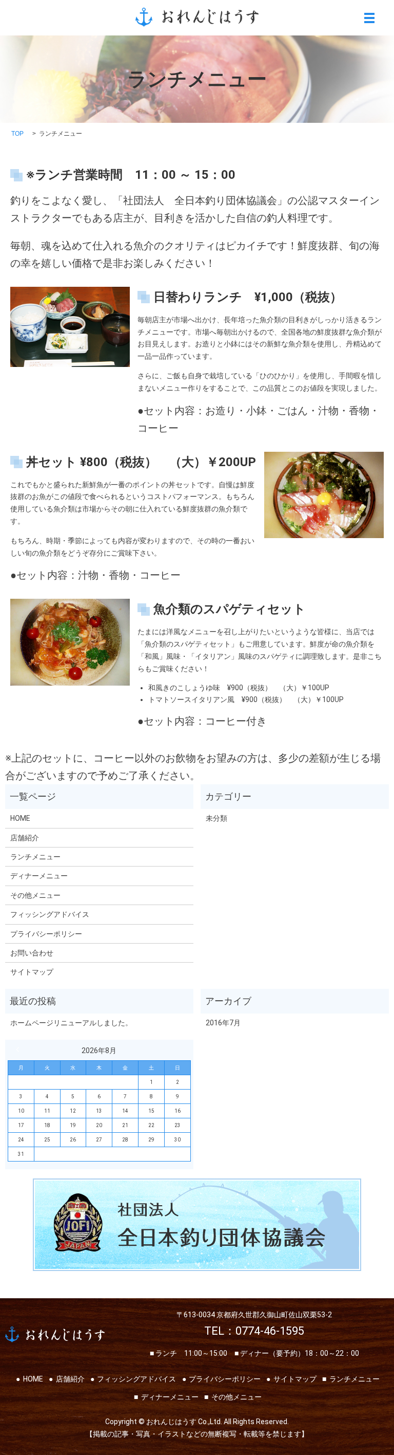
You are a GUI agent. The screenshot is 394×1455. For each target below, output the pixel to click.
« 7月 (20, 1049)
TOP (17, 133)
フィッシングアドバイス (49, 914)
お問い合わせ (31, 953)
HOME (20, 818)
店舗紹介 (24, 838)
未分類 (216, 818)
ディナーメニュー (39, 876)
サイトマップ (31, 972)
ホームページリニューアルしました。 (71, 1023)
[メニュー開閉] (369, 18)
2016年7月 (223, 1023)
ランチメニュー (35, 857)
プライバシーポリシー (46, 934)
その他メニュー (35, 895)
